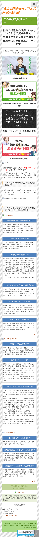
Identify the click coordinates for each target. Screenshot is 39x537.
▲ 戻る (34, 202)
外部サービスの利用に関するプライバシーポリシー (20, 523)
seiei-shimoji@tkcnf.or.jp (9, 515)
